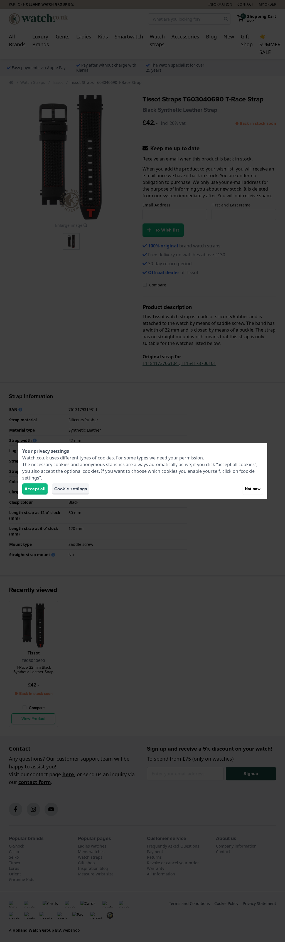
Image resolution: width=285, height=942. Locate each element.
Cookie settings (70, 489)
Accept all (34, 489)
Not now (253, 489)
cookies (106, 458)
